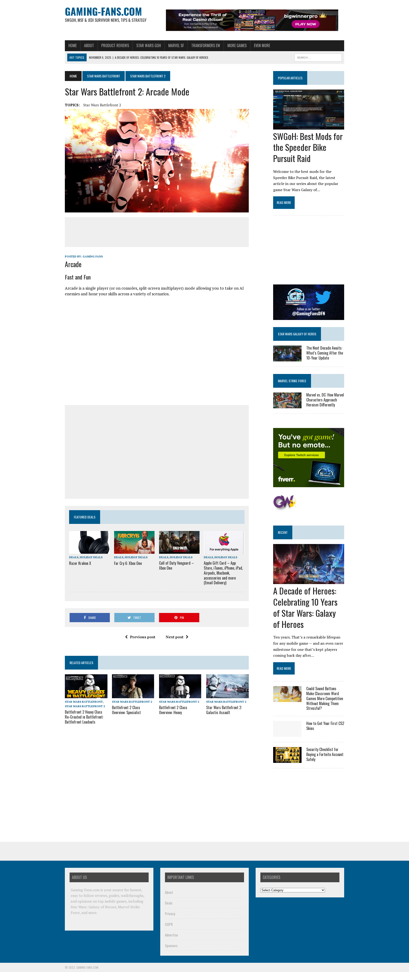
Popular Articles (290, 77)
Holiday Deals (91, 557)
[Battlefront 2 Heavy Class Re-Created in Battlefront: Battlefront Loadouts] (86, 695)
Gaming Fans (93, 256)
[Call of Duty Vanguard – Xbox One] (179, 550)
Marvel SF (176, 45)
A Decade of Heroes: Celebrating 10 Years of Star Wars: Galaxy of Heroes (305, 607)
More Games (237, 45)
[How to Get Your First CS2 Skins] (287, 733)
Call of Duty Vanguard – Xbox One (176, 565)
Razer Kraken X (80, 563)
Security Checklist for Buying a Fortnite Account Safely (324, 754)
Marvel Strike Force (292, 380)
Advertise (171, 934)
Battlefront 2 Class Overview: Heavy (173, 710)
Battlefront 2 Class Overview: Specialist (126, 710)
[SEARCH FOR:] (318, 57)
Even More (262, 45)
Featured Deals (84, 516)
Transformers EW (205, 45)
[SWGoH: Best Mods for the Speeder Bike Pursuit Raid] (308, 126)
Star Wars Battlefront (103, 75)
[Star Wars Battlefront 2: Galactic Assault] (227, 695)
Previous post (142, 636)
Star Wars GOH (148, 45)
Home (72, 45)
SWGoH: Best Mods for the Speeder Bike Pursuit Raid (308, 147)
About (89, 45)
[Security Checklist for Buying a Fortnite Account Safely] (287, 759)
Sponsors (171, 945)
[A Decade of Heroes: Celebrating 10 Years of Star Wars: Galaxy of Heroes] (308, 581)
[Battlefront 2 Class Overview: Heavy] (180, 695)
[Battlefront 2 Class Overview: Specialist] (133, 695)
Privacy (170, 913)
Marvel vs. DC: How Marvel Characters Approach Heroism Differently (325, 400)
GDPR (169, 924)
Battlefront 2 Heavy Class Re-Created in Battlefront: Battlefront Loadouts (84, 717)
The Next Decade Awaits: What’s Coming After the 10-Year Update (324, 353)
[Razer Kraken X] (89, 550)
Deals (73, 557)
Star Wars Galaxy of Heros (297, 333)
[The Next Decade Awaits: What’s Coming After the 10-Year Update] (287, 358)
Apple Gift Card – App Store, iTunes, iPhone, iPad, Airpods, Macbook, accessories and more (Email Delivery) (223, 572)
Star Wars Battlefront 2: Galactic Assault (224, 710)
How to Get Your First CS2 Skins (325, 725)
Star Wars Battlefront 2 (102, 105)
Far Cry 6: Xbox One (128, 563)
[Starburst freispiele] (285, 508)
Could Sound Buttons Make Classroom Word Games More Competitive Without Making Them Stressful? (324, 698)
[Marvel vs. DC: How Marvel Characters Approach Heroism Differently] (287, 405)
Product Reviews (115, 45)
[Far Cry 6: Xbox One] (134, 550)
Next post (174, 636)
